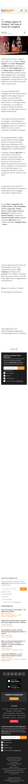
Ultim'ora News (17, 711)
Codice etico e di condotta (14, 760)
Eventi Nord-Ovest (9, 378)
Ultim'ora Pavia (20, 713)
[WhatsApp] (23, 674)
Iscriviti (21, 368)
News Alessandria (9, 373)
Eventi (2, 19)
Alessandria (9, 626)
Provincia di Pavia (5, 660)
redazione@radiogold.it (19, 780)
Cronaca (3, 626)
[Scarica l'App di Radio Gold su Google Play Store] (14, 687)
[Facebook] (4, 674)
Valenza (21, 650)
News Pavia (8, 376)
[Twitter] (8, 674)
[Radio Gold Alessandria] (7, 10)
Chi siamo (5, 709)
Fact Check (14, 765)
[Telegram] (19, 674)
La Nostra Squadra (14, 709)
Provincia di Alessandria (12, 650)
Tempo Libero (10, 616)
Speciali (20, 615)
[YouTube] (12, 674)
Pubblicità (22, 709)
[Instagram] (16, 674)
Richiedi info (14, 698)
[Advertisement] (14, 243)
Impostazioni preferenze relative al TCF (14, 770)
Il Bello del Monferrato (11, 615)
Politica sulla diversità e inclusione (14, 759)
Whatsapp (9, 711)
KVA (18, 781)
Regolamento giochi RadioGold (14, 764)
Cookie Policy (17, 757)
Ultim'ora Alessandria (9, 713)
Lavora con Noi (21, 717)
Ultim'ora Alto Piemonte (9, 715)
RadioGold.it (18, 777)
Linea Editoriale (14, 762)
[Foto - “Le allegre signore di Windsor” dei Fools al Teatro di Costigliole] (14, 45)
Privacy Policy (20, 381)
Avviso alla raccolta (14, 774)
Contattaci (14, 721)
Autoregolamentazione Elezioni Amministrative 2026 (14, 769)
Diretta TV (13, 717)
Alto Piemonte (9, 659)
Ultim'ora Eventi (21, 715)
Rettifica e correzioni (14, 767)
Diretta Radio (6, 717)
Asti (16, 616)
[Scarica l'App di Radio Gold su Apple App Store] (14, 681)
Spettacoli (4, 616)
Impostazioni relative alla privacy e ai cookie (14, 772)
